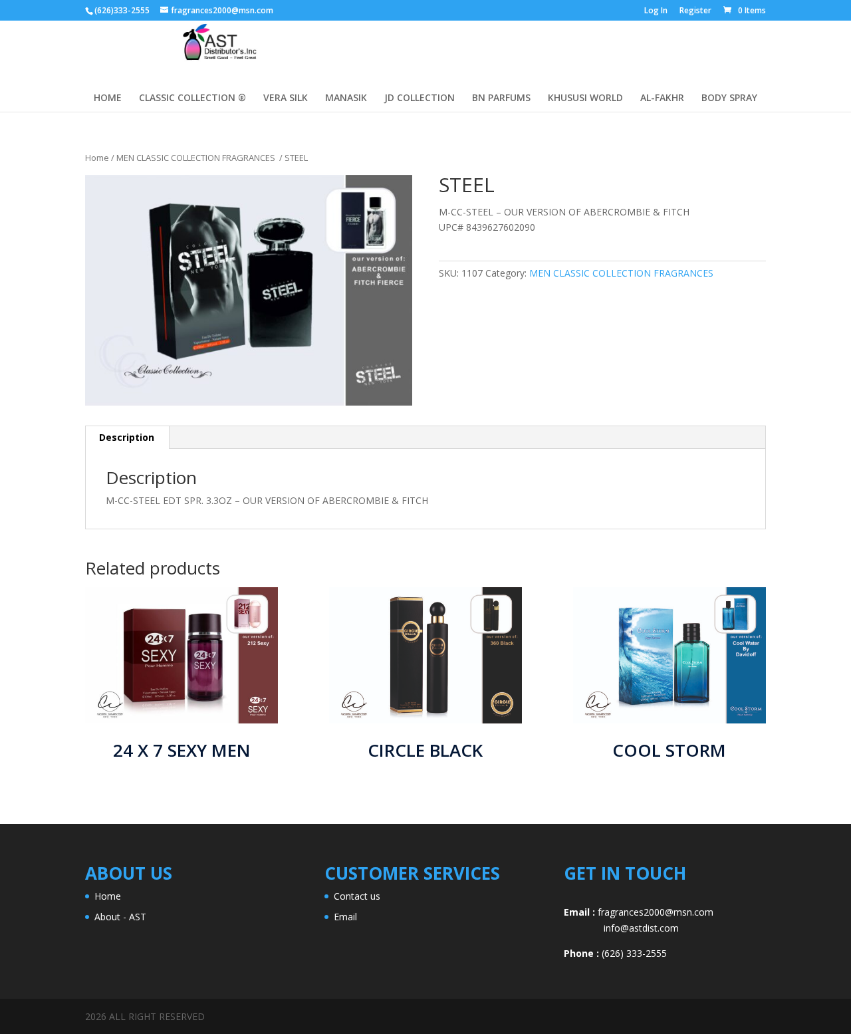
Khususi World (585, 98)
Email (345, 916)
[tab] (127, 437)
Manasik (346, 98)
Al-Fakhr (662, 98)
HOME (108, 98)
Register (695, 11)
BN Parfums (501, 98)
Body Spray (729, 98)
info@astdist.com (621, 928)
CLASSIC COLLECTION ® (192, 98)
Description (126, 437)
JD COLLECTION (419, 98)
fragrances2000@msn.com (655, 912)
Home (97, 158)
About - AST (120, 916)
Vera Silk (285, 98)
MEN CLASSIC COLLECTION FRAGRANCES (196, 158)
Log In (656, 11)
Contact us (357, 896)
